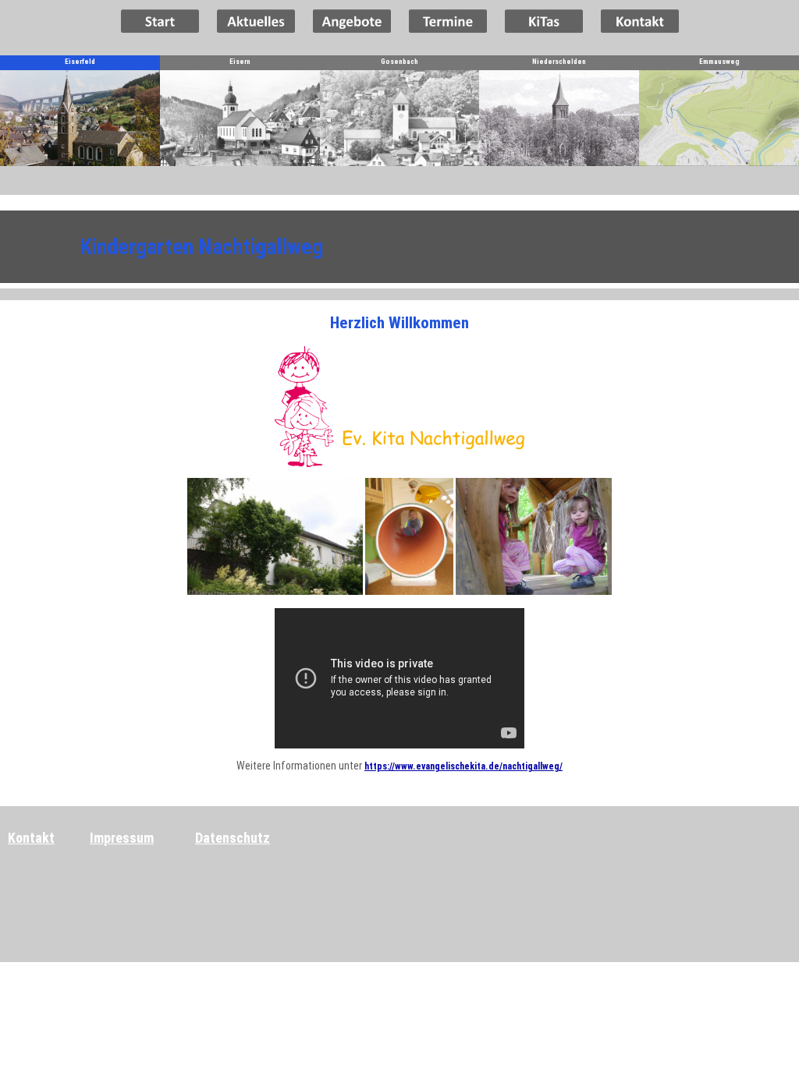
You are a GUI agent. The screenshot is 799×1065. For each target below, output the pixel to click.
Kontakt (31, 838)
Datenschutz (232, 838)
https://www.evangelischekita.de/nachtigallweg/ (463, 766)
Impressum (122, 838)
